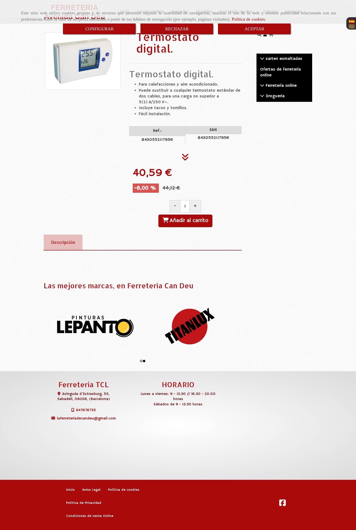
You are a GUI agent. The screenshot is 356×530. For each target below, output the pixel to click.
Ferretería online (280, 85)
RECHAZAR (177, 28)
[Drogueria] (262, 96)
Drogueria (274, 96)
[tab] (63, 242)
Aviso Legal (91, 490)
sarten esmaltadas (283, 58)
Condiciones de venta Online (89, 516)
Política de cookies (248, 19)
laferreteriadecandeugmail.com (86, 418)
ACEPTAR (254, 28)
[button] (265, 35)
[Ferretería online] (262, 85)
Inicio (70, 490)
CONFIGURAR (99, 28)
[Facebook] (282, 504)
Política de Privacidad (83, 503)
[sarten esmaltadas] (262, 58)
